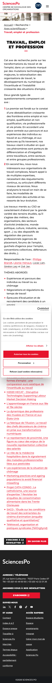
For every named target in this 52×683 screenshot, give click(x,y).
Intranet (30, 633)
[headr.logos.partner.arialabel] (38, 6)
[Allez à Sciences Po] (16, 563)
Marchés (7, 644)
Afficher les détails (35, 346)
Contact (7, 618)
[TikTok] (26, 607)
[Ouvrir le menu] (47, 6)
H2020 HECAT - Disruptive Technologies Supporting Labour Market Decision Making (26, 396)
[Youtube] (31, 607)
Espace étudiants (34, 618)
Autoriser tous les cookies (26, 354)
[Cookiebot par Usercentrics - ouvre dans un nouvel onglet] (37, 309)
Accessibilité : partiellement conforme (9, 660)
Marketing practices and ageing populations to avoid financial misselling (26, 479)
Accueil (8, 25)
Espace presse (10, 628)
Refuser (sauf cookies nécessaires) (26, 372)
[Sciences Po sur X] (9, 607)
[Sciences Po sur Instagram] (20, 607)
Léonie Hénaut (22, 262)
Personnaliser (24, 363)
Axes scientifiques (15, 28)
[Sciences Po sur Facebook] (15, 607)
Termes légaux (10, 649)
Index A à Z (8, 623)
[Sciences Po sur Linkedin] (4, 607)
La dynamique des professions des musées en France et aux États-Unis (25, 415)
